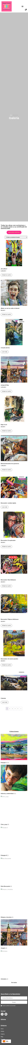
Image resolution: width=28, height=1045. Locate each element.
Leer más (4, 351)
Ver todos (14, 982)
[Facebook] (6, 1014)
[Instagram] (2, 1014)
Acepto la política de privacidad (8, 1005)
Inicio (11, 115)
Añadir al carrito (6, 275)
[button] (22, 6)
